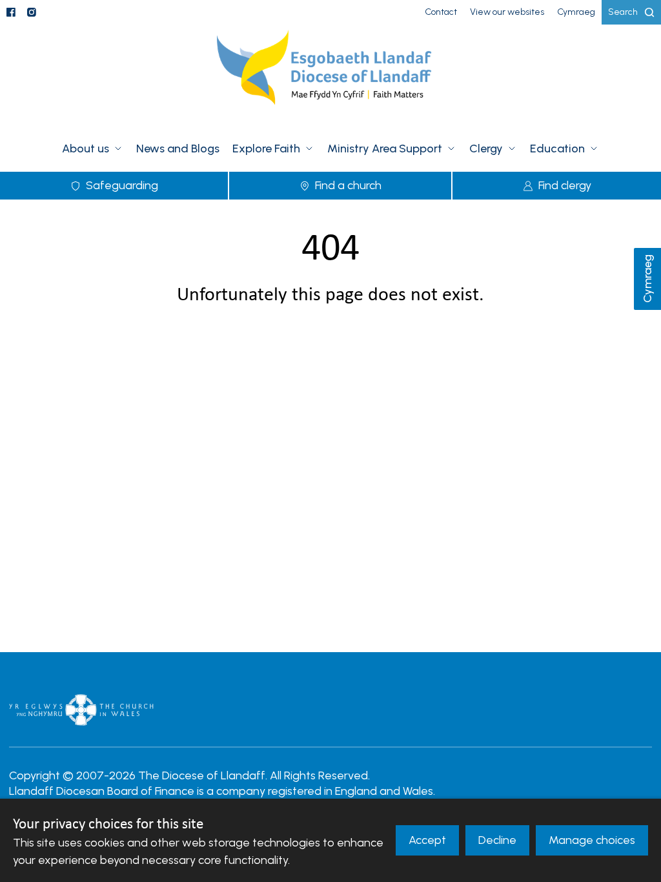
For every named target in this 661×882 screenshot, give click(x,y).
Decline (497, 840)
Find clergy (564, 185)
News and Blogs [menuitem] (177, 148)
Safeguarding (122, 185)
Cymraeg (647, 279)
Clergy (486, 148)
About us (85, 148)
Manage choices (592, 840)
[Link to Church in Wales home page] (81, 709)
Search (623, 11)
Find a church (348, 185)
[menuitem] (440, 12)
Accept (427, 840)
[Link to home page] (330, 75)
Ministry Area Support (384, 148)
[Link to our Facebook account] (11, 12)
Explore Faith (266, 148)
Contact (441, 11)
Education (557, 148)
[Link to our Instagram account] (31, 12)
